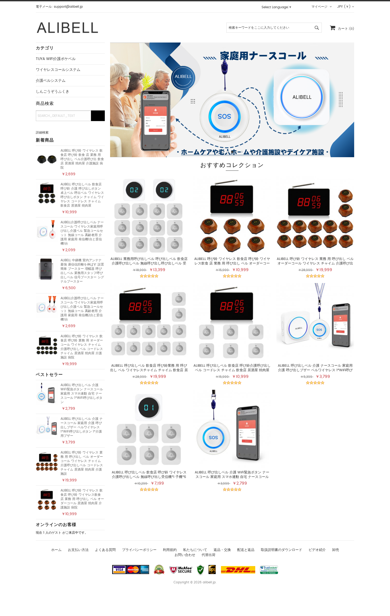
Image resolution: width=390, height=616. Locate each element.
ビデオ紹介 (317, 550)
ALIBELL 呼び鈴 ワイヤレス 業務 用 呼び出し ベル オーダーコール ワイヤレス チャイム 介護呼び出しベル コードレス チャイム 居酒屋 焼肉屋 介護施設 (81, 463)
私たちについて (195, 550)
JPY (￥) (344, 6)
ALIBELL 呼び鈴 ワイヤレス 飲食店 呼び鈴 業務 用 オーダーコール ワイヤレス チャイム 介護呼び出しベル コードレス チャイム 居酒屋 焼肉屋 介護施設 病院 (81, 347)
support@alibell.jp (68, 6)
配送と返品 (245, 550)
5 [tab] (242, 152)
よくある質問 (105, 550)
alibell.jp (209, 582)
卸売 (335, 550)
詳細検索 (42, 132)
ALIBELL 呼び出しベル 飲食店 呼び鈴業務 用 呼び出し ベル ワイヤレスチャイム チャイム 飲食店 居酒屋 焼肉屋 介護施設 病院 (149, 370)
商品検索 (45, 103)
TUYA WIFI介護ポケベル (56, 59)
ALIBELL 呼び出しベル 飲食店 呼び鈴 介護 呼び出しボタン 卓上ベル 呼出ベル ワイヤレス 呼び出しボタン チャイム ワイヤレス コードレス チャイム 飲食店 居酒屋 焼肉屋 (82, 195)
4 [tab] (237, 152)
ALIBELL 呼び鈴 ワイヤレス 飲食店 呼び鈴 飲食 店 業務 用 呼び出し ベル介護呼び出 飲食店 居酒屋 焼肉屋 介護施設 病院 (82, 159)
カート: (346, 29)
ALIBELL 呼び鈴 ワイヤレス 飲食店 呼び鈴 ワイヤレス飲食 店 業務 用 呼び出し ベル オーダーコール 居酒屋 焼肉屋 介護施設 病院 (82, 499)
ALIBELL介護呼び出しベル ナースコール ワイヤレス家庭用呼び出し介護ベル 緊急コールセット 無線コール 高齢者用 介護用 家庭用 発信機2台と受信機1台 (82, 309)
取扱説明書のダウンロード (281, 550)
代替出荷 (208, 555)
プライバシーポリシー (139, 550)
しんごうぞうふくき (52, 91)
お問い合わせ (185, 555)
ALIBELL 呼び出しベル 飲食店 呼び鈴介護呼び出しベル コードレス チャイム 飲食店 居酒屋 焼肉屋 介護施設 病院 (232, 370)
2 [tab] (227, 152)
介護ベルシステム (51, 81)
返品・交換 (222, 550)
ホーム (56, 550)
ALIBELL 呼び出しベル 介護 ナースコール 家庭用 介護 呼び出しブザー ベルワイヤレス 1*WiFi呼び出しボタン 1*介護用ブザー (81, 427)
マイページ (319, 6)
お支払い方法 (78, 550)
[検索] (98, 115)
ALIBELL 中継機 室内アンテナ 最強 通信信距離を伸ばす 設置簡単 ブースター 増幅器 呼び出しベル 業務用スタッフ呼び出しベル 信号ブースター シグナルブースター (82, 271)
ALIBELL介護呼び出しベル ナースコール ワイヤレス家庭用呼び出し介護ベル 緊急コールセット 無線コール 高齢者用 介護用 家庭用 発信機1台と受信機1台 (82, 233)
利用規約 (170, 550)
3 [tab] (232, 152)
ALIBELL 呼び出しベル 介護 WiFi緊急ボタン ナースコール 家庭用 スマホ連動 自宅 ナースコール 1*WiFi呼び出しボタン (81, 393)
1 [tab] (223, 152)
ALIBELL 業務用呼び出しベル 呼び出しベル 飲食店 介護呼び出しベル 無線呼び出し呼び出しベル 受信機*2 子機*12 (149, 263)
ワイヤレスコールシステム (58, 70)
